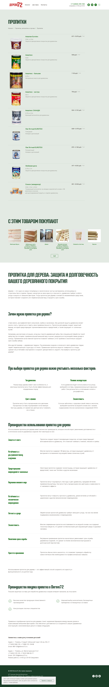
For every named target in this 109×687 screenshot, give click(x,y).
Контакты (44, 5)
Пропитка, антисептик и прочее (25, 28)
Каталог (27, 5)
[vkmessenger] (88, 5)
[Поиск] (99, 5)
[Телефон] (93, 676)
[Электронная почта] (92, 5)
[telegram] (95, 5)
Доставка (35, 5)
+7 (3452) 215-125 (78, 4)
